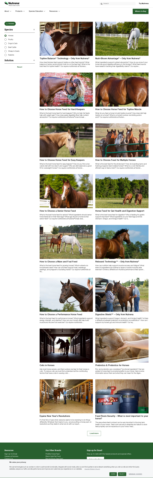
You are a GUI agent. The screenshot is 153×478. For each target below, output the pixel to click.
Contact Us (8, 459)
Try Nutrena (144, 3)
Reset (19, 67)
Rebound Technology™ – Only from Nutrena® (117, 262)
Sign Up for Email (10, 454)
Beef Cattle (12, 47)
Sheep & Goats (13, 51)
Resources (53, 11)
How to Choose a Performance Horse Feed (61, 315)
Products (18, 11)
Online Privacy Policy (92, 469)
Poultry (10, 39)
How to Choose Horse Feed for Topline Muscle (118, 109)
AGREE (113, 474)
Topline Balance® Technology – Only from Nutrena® (64, 59)
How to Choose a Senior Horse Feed (58, 211)
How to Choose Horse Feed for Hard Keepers (62, 109)
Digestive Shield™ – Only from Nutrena (114, 315)
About (6, 11)
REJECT (122, 474)
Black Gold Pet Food (53, 456)
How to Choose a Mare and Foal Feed (58, 262)
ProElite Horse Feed (53, 454)
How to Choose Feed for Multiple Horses (115, 160)
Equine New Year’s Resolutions (55, 416)
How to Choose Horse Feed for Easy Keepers (62, 160)
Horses (10, 35)
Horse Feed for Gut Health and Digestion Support (119, 211)
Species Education (36, 11)
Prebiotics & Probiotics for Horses (112, 365)
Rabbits (11, 55)
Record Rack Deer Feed (54, 459)
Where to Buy (140, 11)
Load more (94, 433)
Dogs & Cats (12, 43)
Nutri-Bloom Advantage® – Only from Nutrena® (117, 59)
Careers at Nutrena (11, 456)
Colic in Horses (47, 365)
